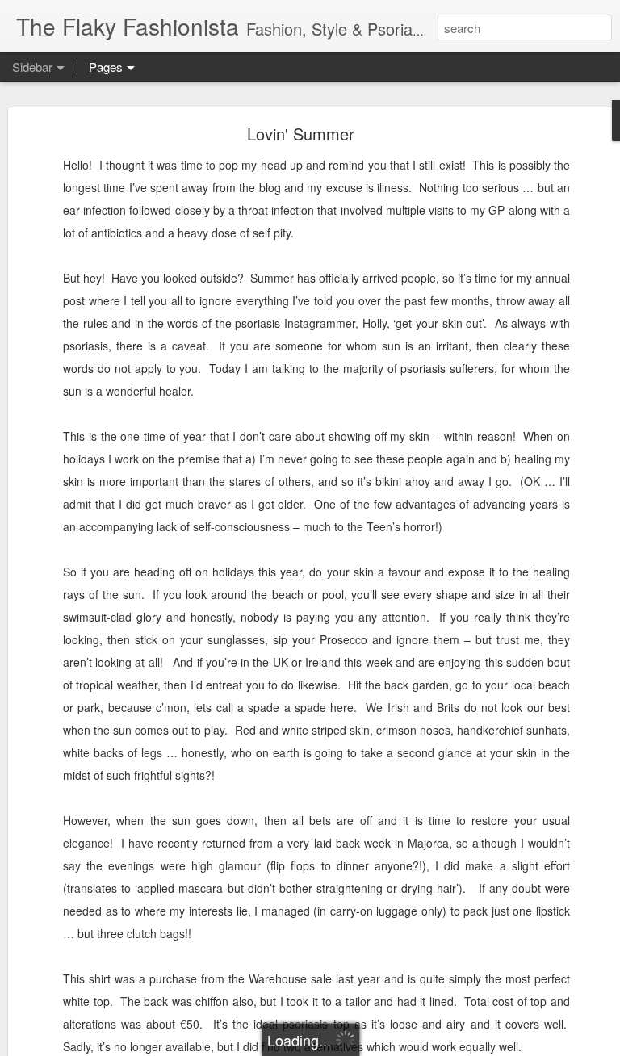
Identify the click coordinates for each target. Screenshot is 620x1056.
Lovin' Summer (300, 133)
